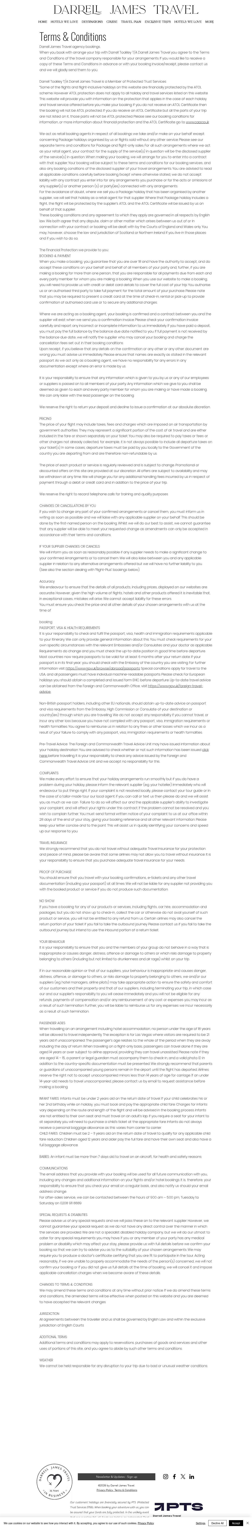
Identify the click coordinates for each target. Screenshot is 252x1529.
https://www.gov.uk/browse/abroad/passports (103, 668)
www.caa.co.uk (197, 122)
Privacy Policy (106, 1490)
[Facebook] (174, 1476)
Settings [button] (200, 1523)
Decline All (217, 1523)
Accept (236, 1523)
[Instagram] (165, 1476)
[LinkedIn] (191, 1476)
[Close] (247, 1523)
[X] (183, 1476)
